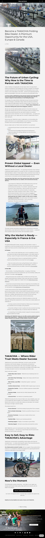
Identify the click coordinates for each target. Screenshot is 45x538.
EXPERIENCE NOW (34, 524)
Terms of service (19, 535)
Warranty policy (37, 535)
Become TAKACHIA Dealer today (22, 490)
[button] (2, 1)
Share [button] (7, 43)
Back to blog (23, 506)
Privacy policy (25, 535)
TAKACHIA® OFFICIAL (11, 535)
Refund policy (31, 535)
